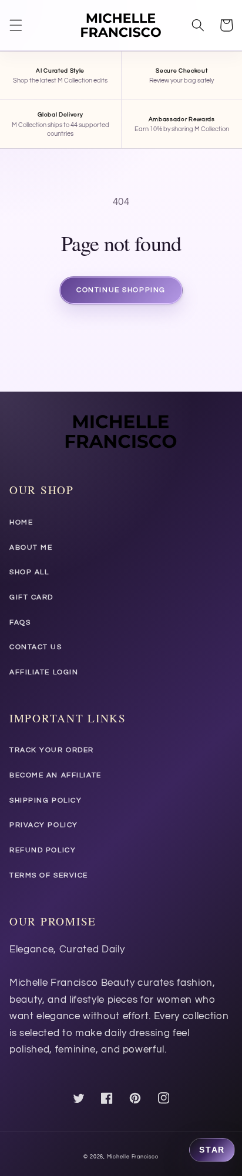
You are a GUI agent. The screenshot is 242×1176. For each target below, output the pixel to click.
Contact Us (35, 647)
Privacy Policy (43, 825)
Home (21, 522)
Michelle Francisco (133, 1157)
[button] (16, 25)
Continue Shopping (121, 290)
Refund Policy (42, 850)
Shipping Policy (45, 800)
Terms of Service (48, 875)
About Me (30, 547)
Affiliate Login (43, 672)
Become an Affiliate (55, 775)
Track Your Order (51, 750)
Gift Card (31, 597)
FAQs (20, 622)
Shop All (29, 572)
